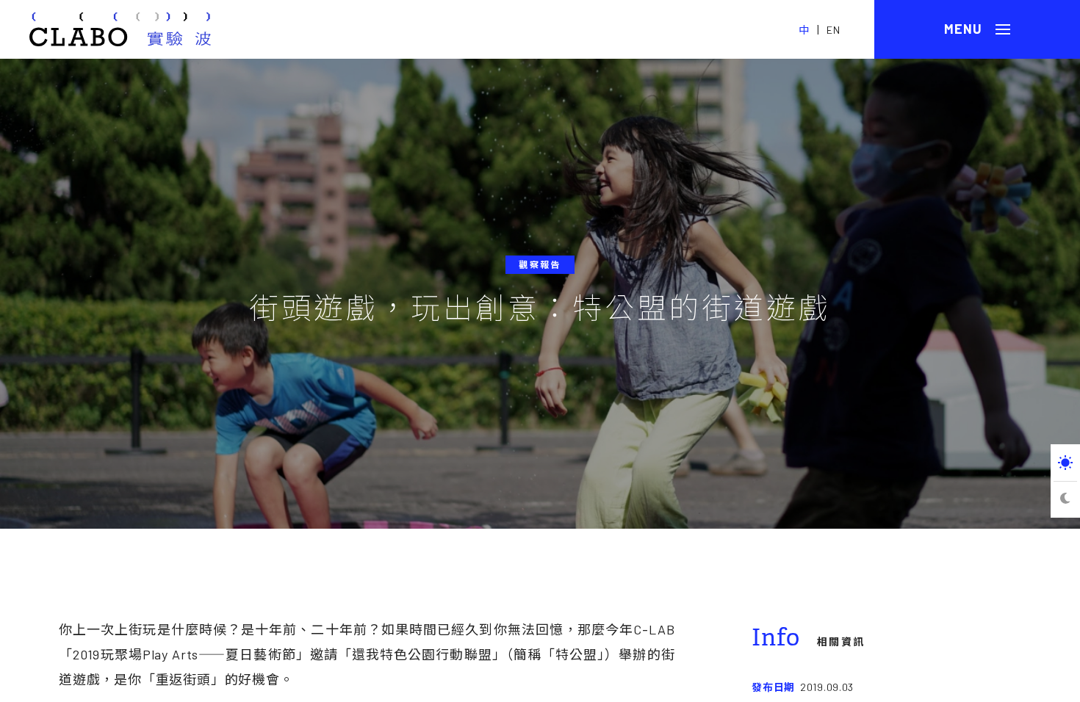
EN (833, 29)
